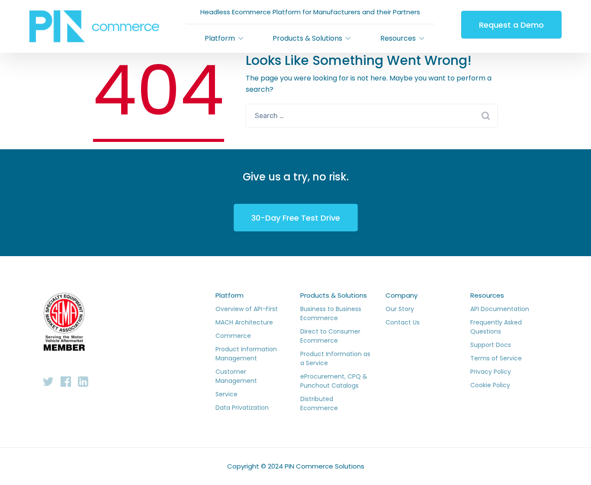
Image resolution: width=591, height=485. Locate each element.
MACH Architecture (244, 322)
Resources (487, 295)
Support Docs (490, 344)
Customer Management (236, 376)
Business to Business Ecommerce (330, 313)
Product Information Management (246, 354)
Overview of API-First (246, 309)
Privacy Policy (490, 371)
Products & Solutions (333, 295)
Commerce (233, 335)
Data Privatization (242, 407)
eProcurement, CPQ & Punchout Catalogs (333, 381)
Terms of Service (496, 358)
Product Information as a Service (335, 358)
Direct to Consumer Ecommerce (330, 336)
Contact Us (402, 322)
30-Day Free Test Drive (295, 217)
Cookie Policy (490, 385)
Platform (229, 295)
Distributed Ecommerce (319, 403)
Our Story (399, 309)
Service (226, 394)
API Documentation (499, 309)
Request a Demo (511, 24)
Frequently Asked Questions (496, 327)
